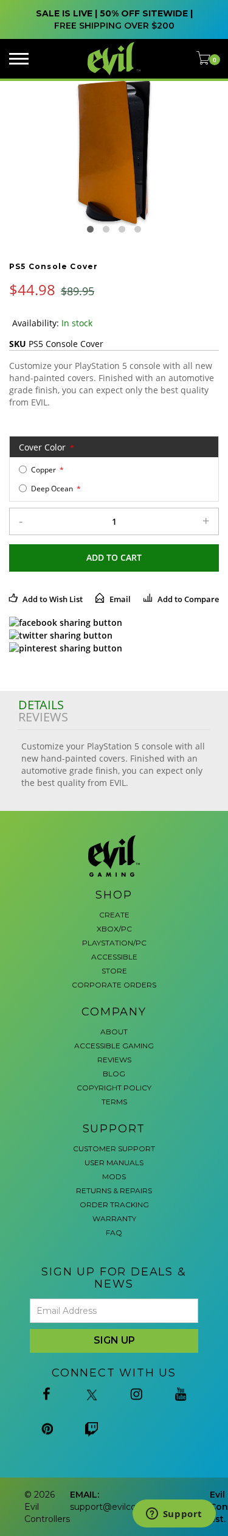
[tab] (114, 705)
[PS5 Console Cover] (114, 152)
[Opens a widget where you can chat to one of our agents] (174, 1514)
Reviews (43, 717)
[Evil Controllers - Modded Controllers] (114, 58)
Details (41, 705)
